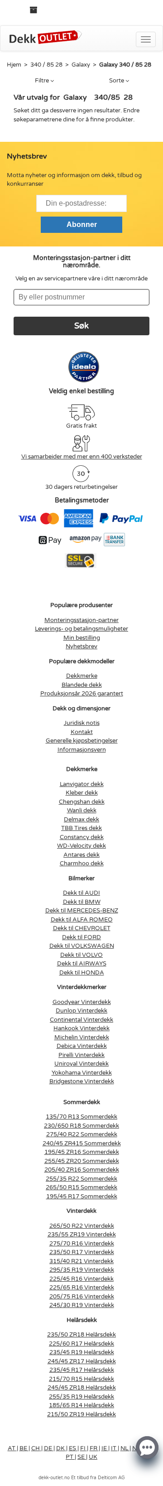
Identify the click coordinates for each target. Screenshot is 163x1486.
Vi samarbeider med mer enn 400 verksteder (81, 456)
